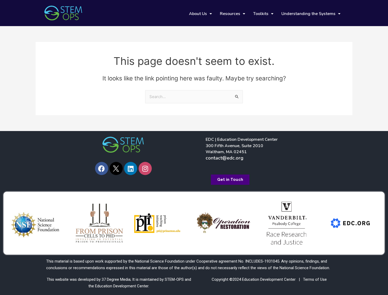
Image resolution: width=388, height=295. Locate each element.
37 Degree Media (116, 279)
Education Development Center (121, 286)
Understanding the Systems (308, 14)
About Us (198, 14)
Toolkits (260, 14)
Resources (230, 14)
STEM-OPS (174, 279)
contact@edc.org (224, 158)
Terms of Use (315, 279)
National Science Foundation (159, 261)
